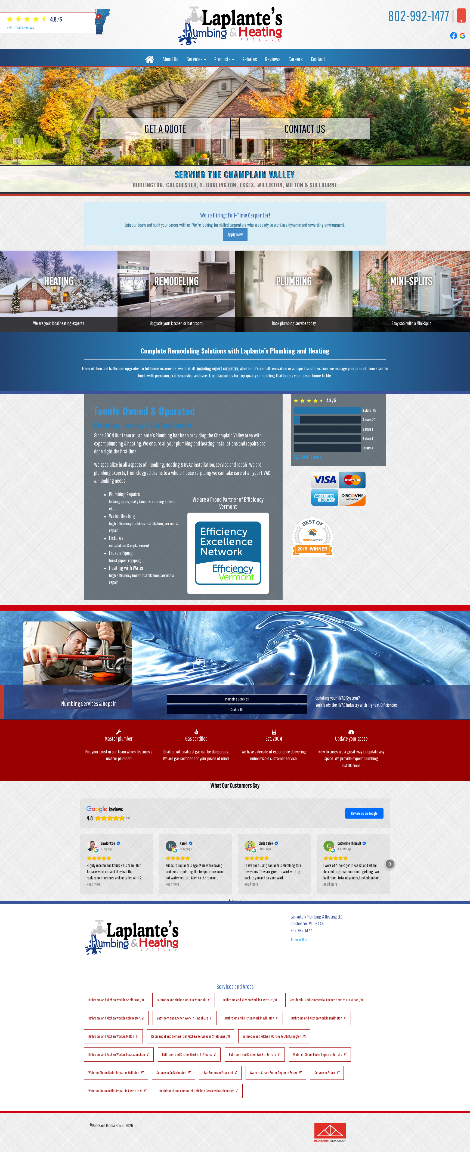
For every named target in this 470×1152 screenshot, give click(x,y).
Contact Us (236, 710)
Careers (296, 59)
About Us (170, 59)
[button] (80, 864)
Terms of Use (299, 940)
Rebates (249, 59)
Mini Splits (237, 699)
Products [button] (222, 59)
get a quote (165, 128)
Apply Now (235, 234)
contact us (305, 128)
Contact (318, 59)
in (116, 1000)
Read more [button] (94, 884)
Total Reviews (20, 27)
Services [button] (195, 59)
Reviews (272, 59)
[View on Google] (92, 846)
